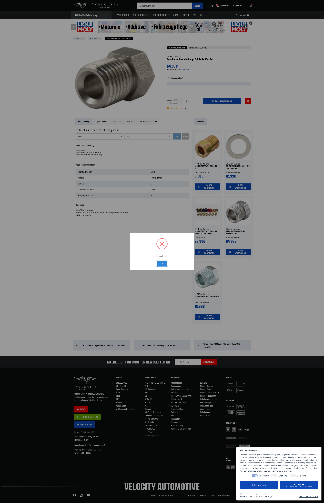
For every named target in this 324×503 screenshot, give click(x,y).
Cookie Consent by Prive (308, 497)
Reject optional (259, 485)
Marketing (301, 476)
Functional (283, 476)
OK (162, 263)
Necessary (264, 476)
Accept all (299, 485)
